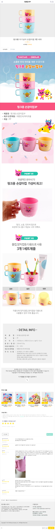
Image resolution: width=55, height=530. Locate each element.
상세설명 (5, 49)
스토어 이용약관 (42, 511)
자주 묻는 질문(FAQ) (37, 506)
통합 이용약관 (36, 511)
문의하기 (22, 416)
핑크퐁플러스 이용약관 (37, 513)
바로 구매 (51, 528)
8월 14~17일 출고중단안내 (11, 500)
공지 (4, 500)
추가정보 (12, 49)
